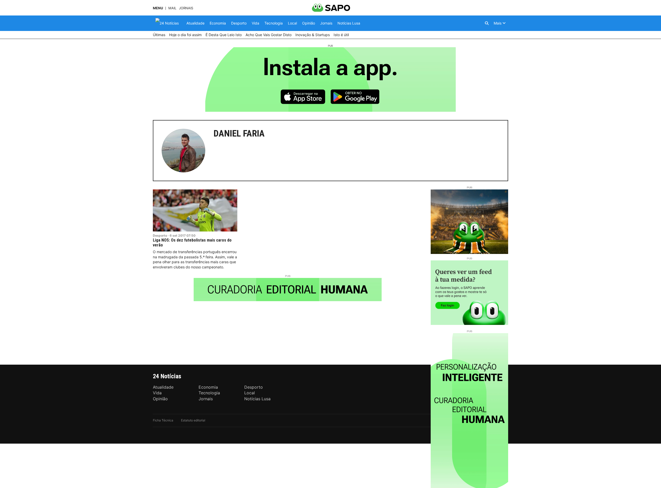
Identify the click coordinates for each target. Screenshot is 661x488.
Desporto (160, 235)
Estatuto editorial (193, 420)
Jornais (186, 8)
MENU (158, 8)
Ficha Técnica (163, 420)
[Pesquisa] (486, 23)
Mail (172, 8)
